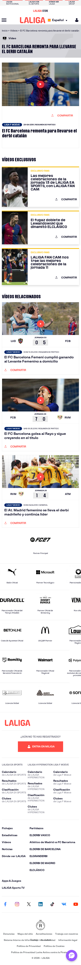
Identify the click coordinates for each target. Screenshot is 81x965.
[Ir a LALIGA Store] (40, 10)
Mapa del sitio (25, 934)
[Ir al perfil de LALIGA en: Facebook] (5, 904)
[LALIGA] (32, 20)
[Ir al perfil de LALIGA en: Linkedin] (40, 904)
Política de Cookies (54, 946)
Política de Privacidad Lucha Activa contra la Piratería (40, 952)
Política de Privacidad (29, 946)
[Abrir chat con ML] (71, 955)
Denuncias (9, 934)
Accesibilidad (48, 940)
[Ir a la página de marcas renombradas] (40, 925)
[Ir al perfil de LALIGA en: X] (28, 904)
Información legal (67, 940)
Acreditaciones (44, 934)
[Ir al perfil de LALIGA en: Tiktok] (52, 904)
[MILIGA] (75, 20)
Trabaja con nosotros (66, 934)
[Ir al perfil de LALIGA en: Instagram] (17, 904)
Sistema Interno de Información (21, 940)
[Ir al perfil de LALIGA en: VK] (64, 904)
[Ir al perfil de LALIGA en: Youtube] (75, 904)
